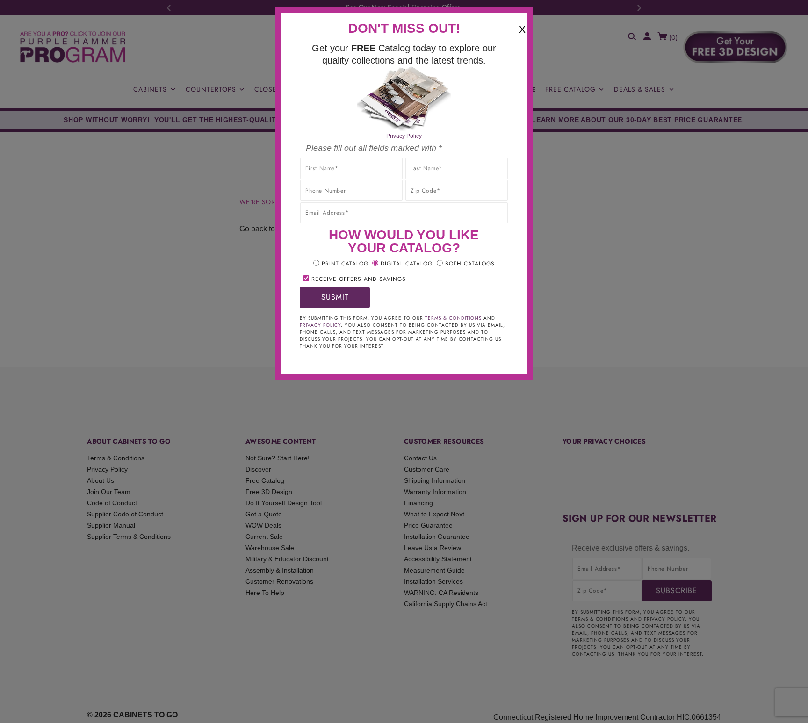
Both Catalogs (470, 263)
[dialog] (404, 361)
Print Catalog (345, 263)
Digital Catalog (407, 263)
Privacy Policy (404, 136)
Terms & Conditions (453, 318)
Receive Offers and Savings (358, 279)
